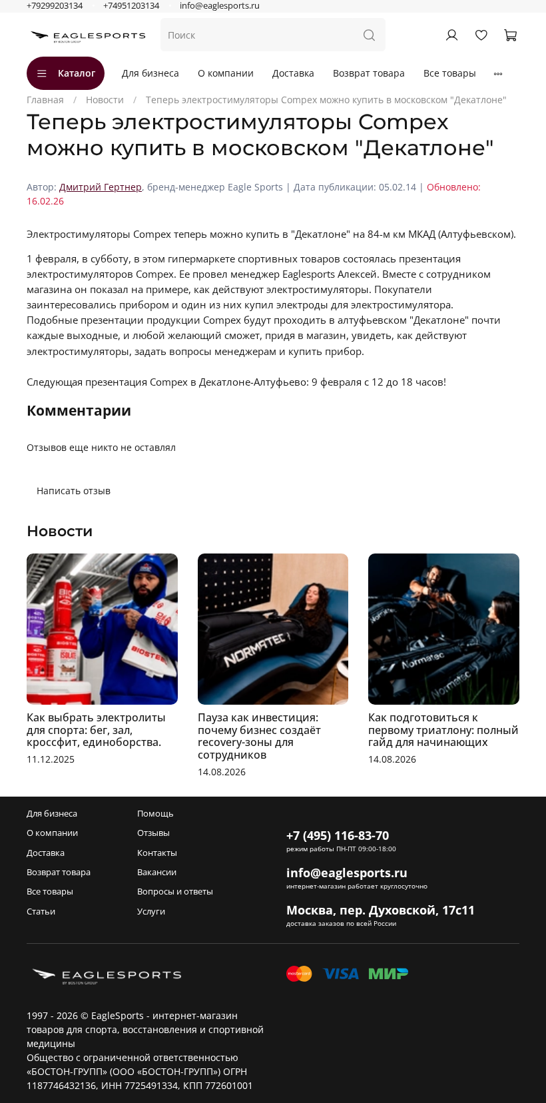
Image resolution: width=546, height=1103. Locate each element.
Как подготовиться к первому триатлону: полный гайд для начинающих (443, 730)
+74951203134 (131, 5)
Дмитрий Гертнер (100, 187)
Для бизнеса (150, 73)
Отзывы (153, 833)
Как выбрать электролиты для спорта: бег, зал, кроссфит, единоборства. (96, 730)
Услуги (151, 911)
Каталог (76, 73)
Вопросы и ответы (175, 891)
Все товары (449, 73)
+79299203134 (55, 5)
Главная (45, 99)
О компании (226, 73)
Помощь (155, 813)
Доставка (293, 73)
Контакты (157, 853)
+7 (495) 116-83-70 (337, 835)
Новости (105, 99)
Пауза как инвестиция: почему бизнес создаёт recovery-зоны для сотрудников (259, 736)
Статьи (41, 911)
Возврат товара (369, 73)
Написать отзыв (74, 490)
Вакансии (156, 872)
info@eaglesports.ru (220, 5)
